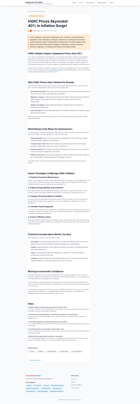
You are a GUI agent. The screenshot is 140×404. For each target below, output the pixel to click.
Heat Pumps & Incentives (56, 391)
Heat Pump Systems (43, 391)
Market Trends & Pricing (39, 11)
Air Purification (37, 385)
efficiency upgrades (56, 70)
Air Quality (46, 385)
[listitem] (31, 351)
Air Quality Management (57, 385)
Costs (81, 2)
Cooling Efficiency (45, 388)
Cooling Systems (57, 388)
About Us (73, 379)
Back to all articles (36, 360)
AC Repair (29, 385)
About (112, 2)
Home (74, 2)
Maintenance (102, 2)
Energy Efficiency (31, 391)
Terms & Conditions (76, 385)
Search (73, 382)
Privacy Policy (75, 388)
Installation (90, 2)
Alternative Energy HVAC (33, 388)
